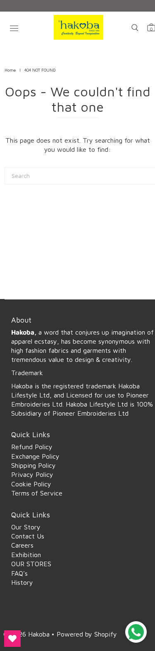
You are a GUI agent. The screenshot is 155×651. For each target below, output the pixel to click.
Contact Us (27, 536)
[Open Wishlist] (12, 638)
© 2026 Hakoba (27, 634)
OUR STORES (31, 563)
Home (10, 69)
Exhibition (26, 554)
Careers (22, 545)
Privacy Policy (32, 474)
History (22, 582)
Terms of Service (36, 493)
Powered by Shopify (87, 634)
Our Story (26, 527)
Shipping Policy (33, 465)
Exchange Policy (35, 456)
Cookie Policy (31, 484)
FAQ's (19, 573)
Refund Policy (31, 446)
